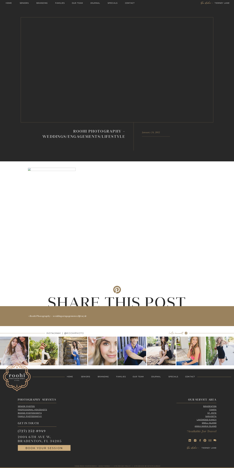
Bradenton (209, 406)
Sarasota (210, 416)
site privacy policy (122, 466)
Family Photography (30, 416)
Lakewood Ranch (206, 420)
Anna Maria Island (205, 426)
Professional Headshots (32, 410)
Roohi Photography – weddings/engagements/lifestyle (58, 316)
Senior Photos (26, 406)
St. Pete (211, 413)
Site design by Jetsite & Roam (147, 466)
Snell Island (209, 423)
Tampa (213, 410)
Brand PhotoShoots (30, 413)
